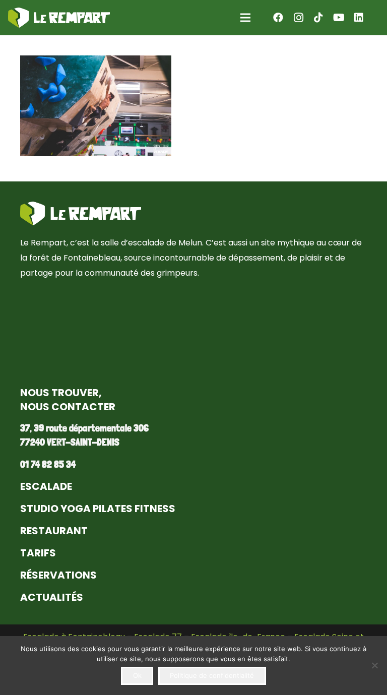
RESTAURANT (54, 531)
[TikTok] (318, 18)
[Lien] (59, 18)
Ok (137, 675)
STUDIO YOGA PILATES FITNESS (97, 508)
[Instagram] (298, 18)
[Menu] (245, 17)
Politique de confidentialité (212, 675)
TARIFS (38, 553)
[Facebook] (278, 18)
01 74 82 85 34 (48, 464)
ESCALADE (46, 486)
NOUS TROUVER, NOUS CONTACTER (67, 400)
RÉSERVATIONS (58, 575)
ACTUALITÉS (51, 597)
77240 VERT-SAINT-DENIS (69, 442)
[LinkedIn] (359, 18)
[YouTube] (339, 18)
